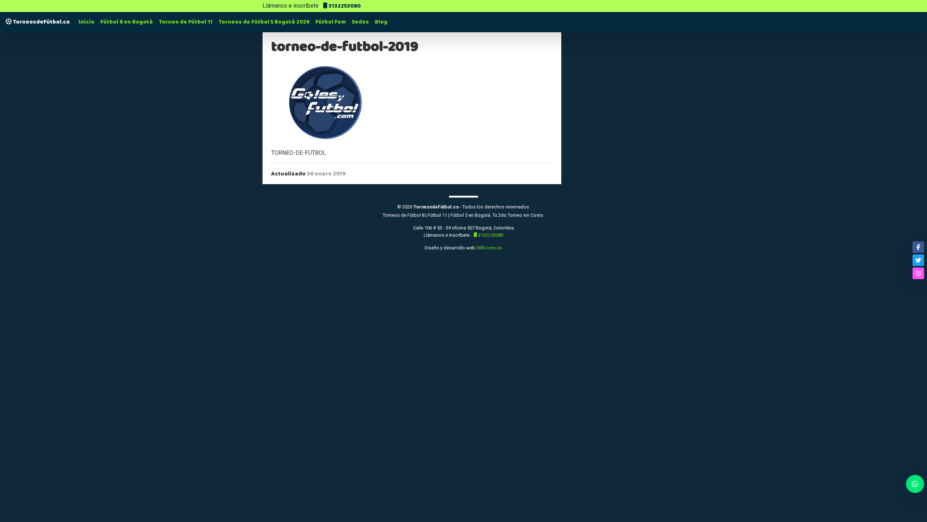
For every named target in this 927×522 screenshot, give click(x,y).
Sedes (360, 22)
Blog (381, 22)
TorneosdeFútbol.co (41, 22)
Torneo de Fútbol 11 (186, 22)
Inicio (87, 22)
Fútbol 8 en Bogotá (126, 22)
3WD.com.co (489, 247)
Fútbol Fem (330, 22)
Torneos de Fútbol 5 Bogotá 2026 (264, 22)
